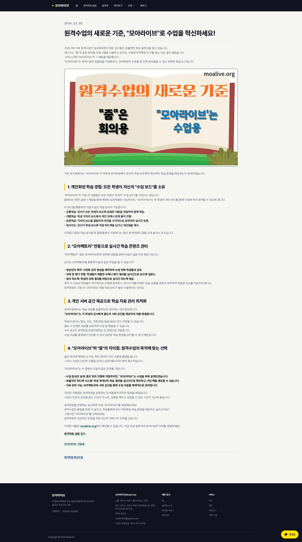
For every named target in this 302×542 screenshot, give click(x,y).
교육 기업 (213, 515)
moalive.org (88, 426)
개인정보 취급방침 (70, 511)
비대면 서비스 (168, 510)
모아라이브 (58, 495)
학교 (211, 500)
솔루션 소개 (167, 505)
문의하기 (118, 5)
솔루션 (105, 5)
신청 (130, 5)
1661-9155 (120, 513)
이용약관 (56, 511)
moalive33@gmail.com (127, 518)
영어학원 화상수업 (73, 457)
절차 (74, 433)
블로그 (143, 5)
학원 (211, 505)
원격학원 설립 (89, 5)
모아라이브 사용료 (74, 444)
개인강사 (213, 510)
